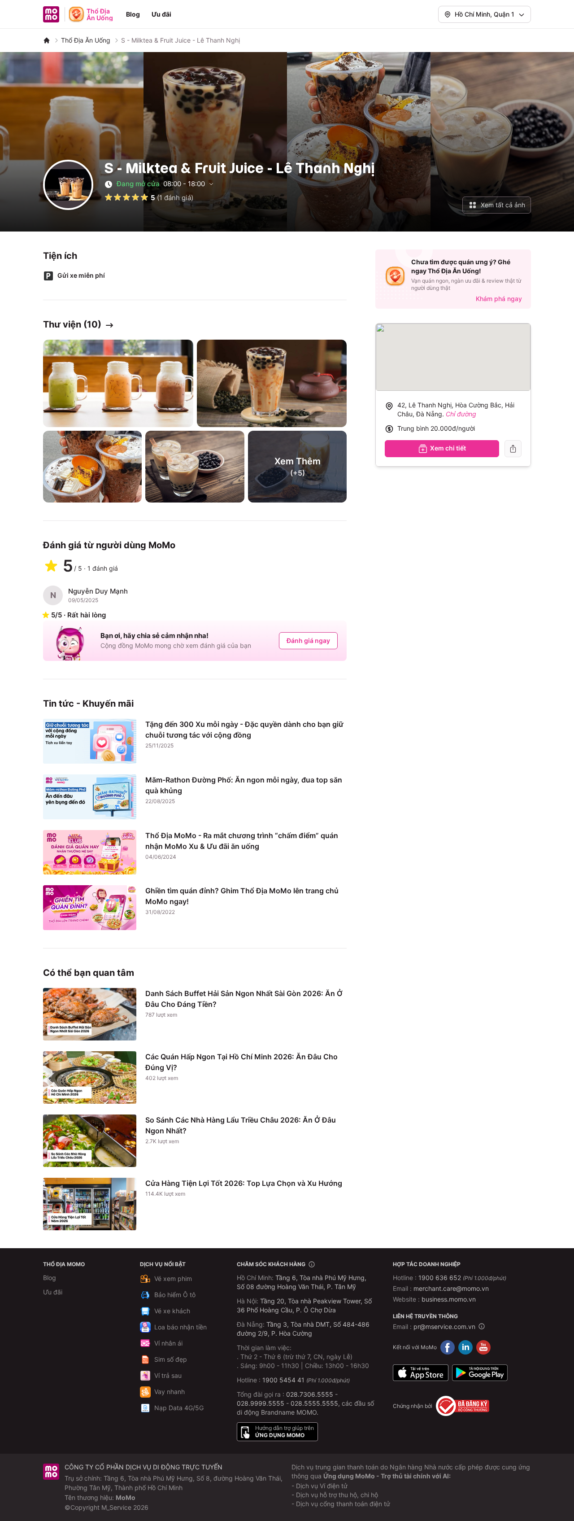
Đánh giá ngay (308, 640)
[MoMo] (46, 40)
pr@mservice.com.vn (444, 1326)
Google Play (480, 1372)
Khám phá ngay (499, 298)
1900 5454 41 (283, 1380)
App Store (420, 1372)
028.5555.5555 (314, 1403)
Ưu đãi (161, 14)
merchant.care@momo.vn (451, 1288)
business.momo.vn (449, 1299)
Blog (133, 14)
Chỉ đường (461, 414)
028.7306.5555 (309, 1394)
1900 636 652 (462, 1277)
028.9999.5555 (260, 1403)
